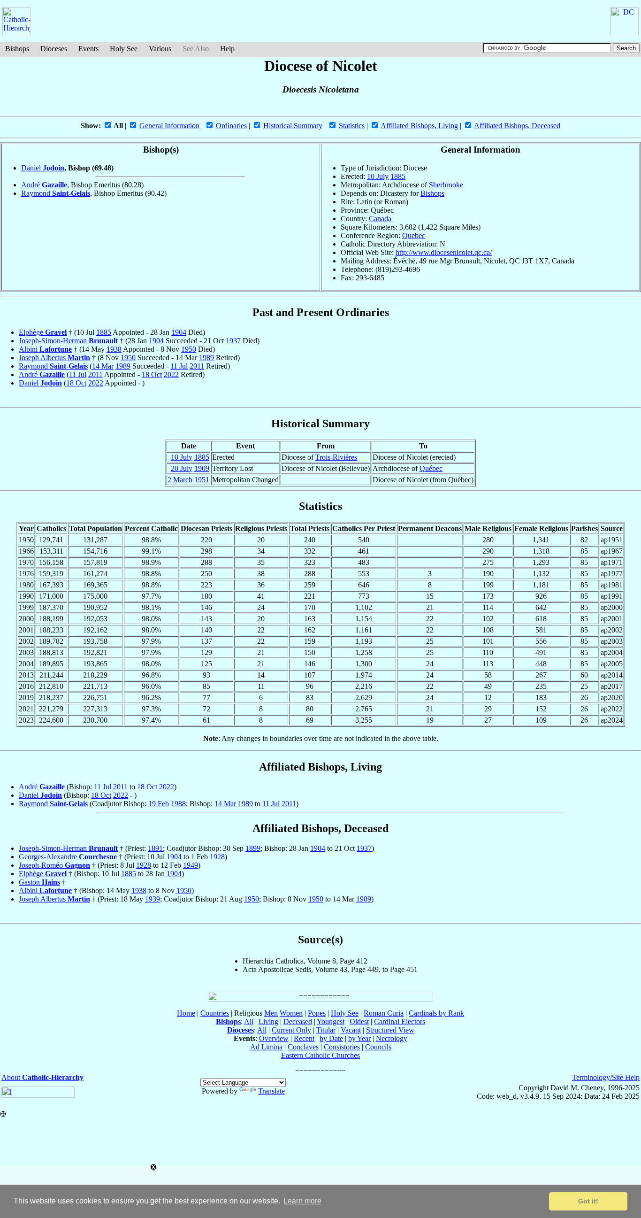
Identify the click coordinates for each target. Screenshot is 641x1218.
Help (227, 49)
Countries (214, 1013)
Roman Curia (384, 1013)
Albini (45, 349)
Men (271, 1013)
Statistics (352, 126)
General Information (169, 126)
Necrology (391, 1038)
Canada (380, 219)
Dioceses (53, 49)
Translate (271, 1091)
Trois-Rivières (336, 457)
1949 (190, 865)
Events (88, 49)
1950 (188, 349)
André (44, 185)
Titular (326, 1030)
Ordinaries (231, 126)
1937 (233, 341)
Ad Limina (266, 1047)
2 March (180, 480)
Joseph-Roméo (54, 865)
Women (291, 1013)
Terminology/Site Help (606, 1077)
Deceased (297, 1021)
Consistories (342, 1047)
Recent (304, 1038)
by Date (331, 1038)
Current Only (291, 1030)
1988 (178, 804)
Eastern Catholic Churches (320, 1055)
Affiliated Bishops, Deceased (517, 126)
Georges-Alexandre (68, 857)
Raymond (55, 193)
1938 (114, 349)
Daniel (42, 168)
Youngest (330, 1021)
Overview (274, 1038)
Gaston (39, 882)
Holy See (123, 49)
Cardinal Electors (399, 1021)
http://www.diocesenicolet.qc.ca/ (444, 252)
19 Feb (158, 804)
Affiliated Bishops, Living (419, 126)
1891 (155, 848)
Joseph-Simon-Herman (68, 341)
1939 (152, 899)
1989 (206, 358)
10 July (378, 176)
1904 (178, 332)
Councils (378, 1047)
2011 (197, 366)
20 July (181, 468)
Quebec (413, 235)
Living (268, 1021)
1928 (217, 857)
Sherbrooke (446, 185)
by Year (359, 1038)
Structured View (390, 1030)
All (248, 1021)
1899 (252, 848)
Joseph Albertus (54, 358)
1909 (201, 468)
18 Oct (152, 374)
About (42, 1077)
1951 (201, 480)
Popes (317, 1013)
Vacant (351, 1030)
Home (186, 1013)
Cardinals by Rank (436, 1013)
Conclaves (303, 1047)
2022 (171, 374)
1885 (397, 176)
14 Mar (103, 366)
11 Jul (179, 366)
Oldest (359, 1021)
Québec (431, 468)
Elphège (43, 332)
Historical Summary (292, 126)
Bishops (17, 49)
